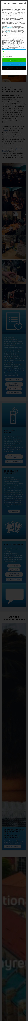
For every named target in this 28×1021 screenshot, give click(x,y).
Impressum (23, 73)
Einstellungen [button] (8, 31)
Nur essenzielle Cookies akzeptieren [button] (14, 64)
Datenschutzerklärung (6, 27)
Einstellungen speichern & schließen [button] (14, 60)
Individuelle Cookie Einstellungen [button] (14, 68)
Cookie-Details (5, 73)
